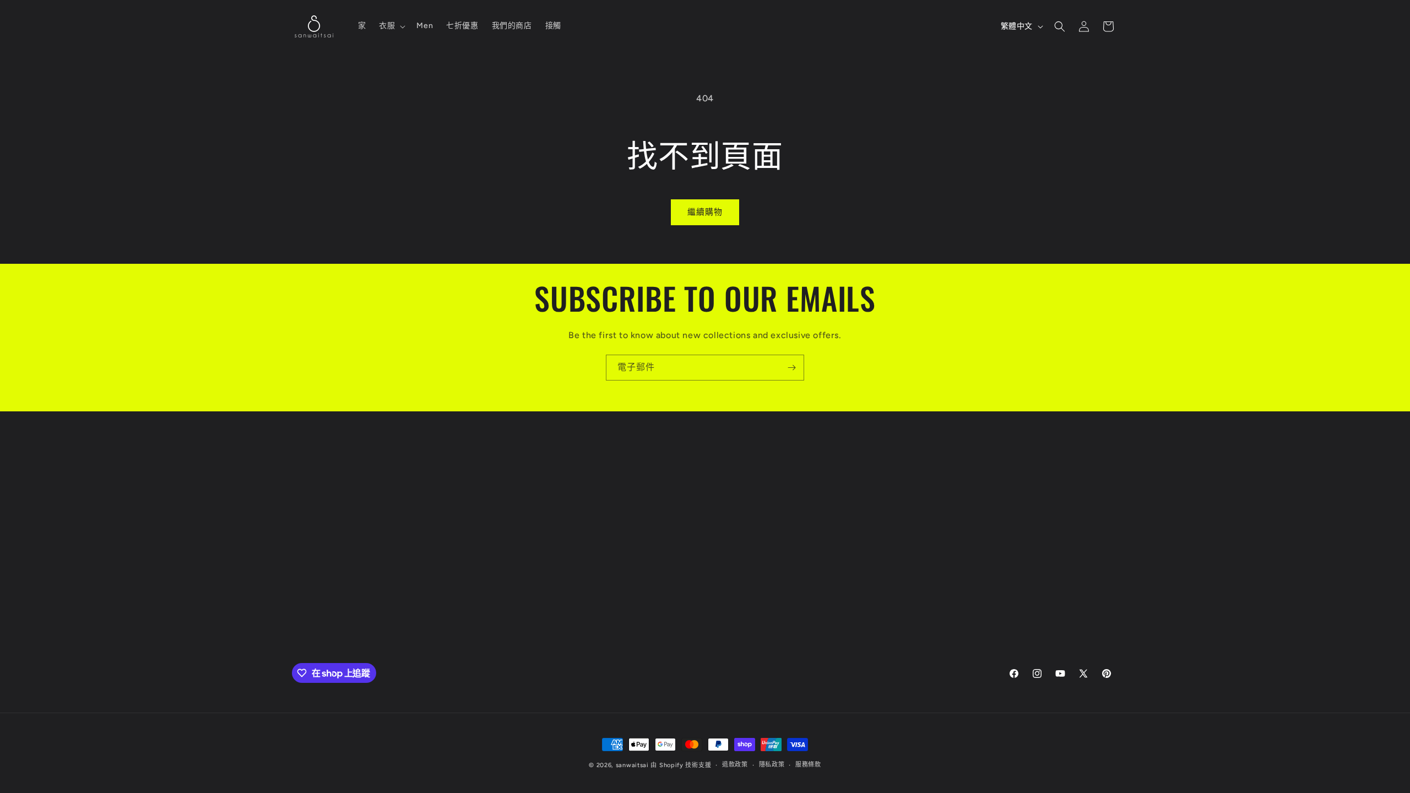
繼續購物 (705, 212)
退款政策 (735, 764)
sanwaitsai (632, 765)
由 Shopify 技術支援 (680, 765)
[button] (391, 25)
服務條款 (808, 764)
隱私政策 (772, 764)
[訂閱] (791, 368)
